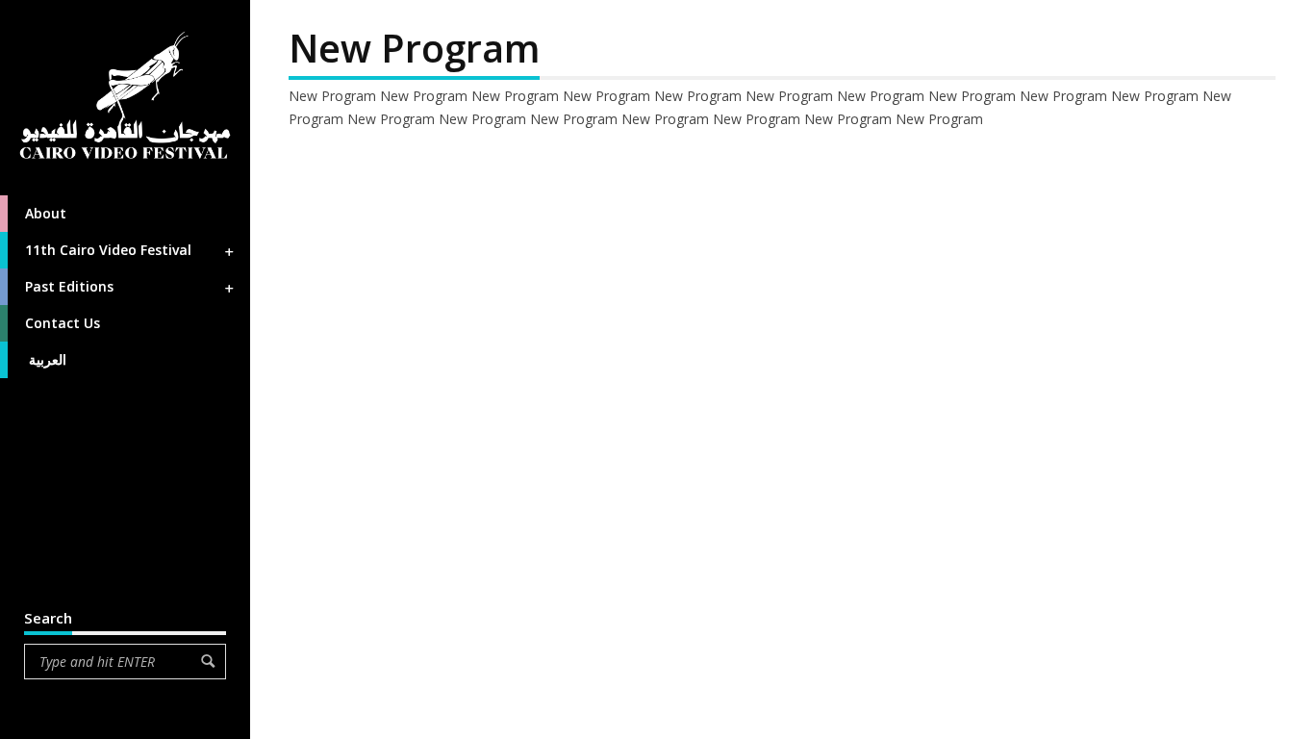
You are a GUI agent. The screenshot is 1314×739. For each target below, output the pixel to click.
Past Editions (69, 286)
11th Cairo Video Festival (108, 250)
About (45, 213)
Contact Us (62, 323)
